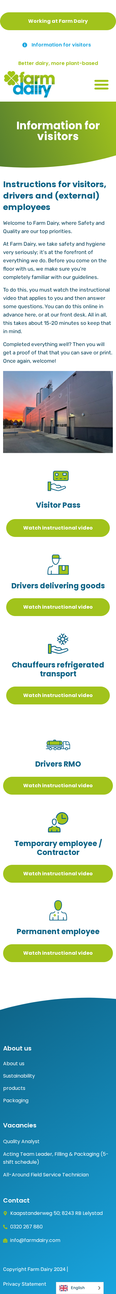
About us (13, 1063)
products (14, 1088)
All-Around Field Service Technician (46, 1174)
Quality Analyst (21, 1141)
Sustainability (19, 1075)
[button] (101, 84)
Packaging (15, 1100)
